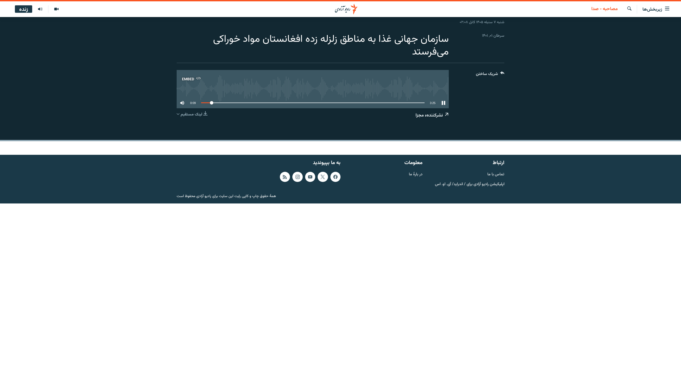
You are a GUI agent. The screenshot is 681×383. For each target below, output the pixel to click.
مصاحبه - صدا (604, 9)
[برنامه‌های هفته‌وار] (40, 9)
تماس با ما (495, 174)
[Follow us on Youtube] (310, 177)
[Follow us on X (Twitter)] (323, 177)
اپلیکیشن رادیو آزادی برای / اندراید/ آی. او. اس (469, 184)
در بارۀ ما (415, 174)
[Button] (490, 75)
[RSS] (285, 177)
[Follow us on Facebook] (335, 177)
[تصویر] (56, 9)
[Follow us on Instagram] (297, 177)
